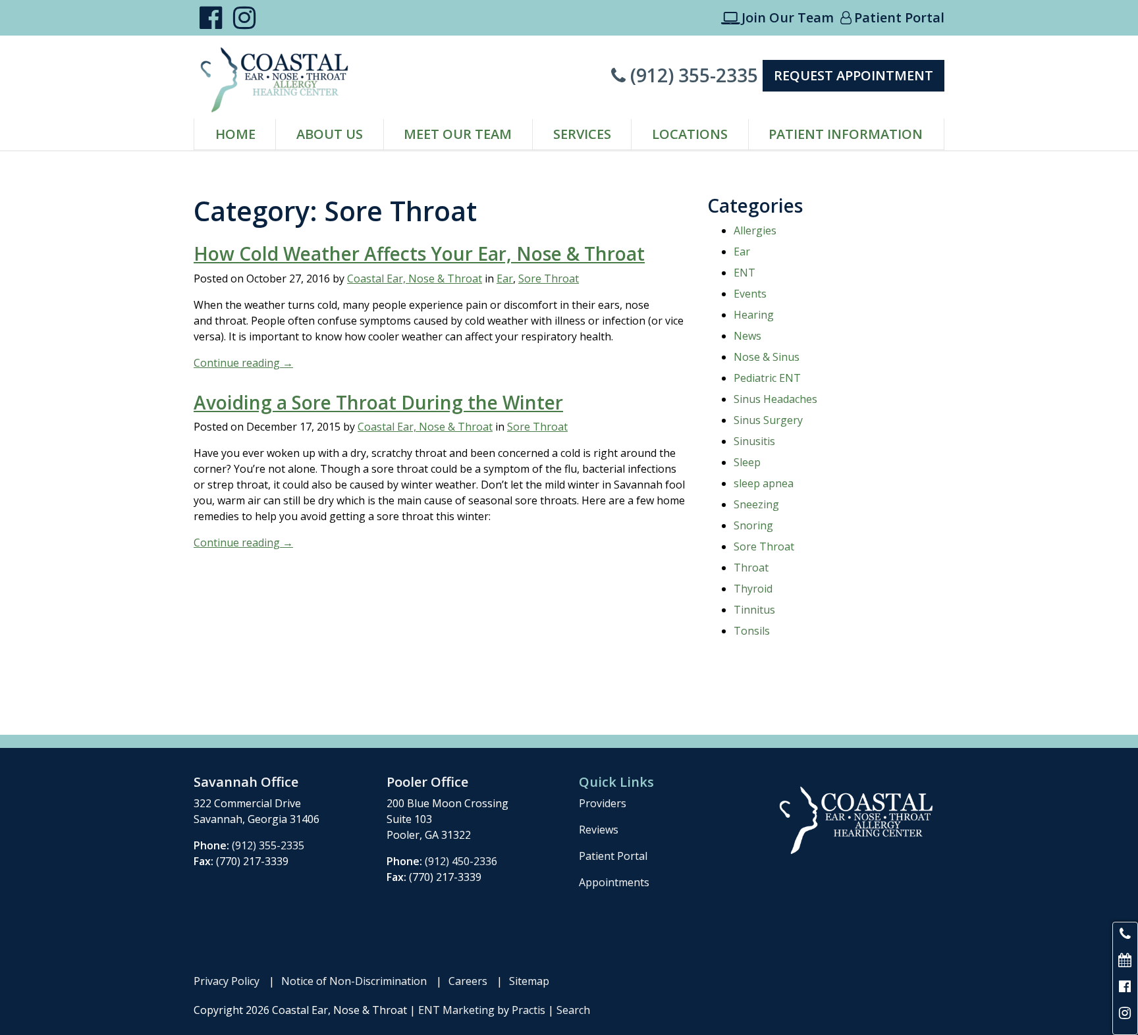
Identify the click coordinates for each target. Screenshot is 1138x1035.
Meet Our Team (458, 134)
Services (582, 134)
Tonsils (752, 631)
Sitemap (529, 981)
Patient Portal (892, 17)
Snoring (753, 525)
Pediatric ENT (767, 378)
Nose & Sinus (766, 357)
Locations (690, 134)
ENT (744, 272)
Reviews (598, 829)
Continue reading (243, 363)
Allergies (755, 230)
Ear (505, 278)
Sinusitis (754, 441)
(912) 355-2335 (684, 75)
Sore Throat (548, 278)
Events (750, 293)
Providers (602, 803)
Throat (751, 567)
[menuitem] (235, 134)
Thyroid (753, 588)
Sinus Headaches (775, 399)
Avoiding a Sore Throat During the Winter (378, 402)
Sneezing (756, 504)
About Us (329, 134)
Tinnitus (754, 609)
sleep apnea (764, 483)
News (747, 336)
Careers (467, 981)
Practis (528, 1010)
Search (573, 1010)
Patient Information (846, 134)
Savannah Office (246, 782)
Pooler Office (427, 782)
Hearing (754, 314)
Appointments (614, 882)
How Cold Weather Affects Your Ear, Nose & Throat (419, 253)
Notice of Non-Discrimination (354, 981)
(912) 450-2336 (461, 861)
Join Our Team (777, 17)
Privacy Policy (226, 981)
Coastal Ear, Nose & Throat (414, 278)
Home (235, 134)
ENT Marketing (456, 1010)
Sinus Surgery (768, 420)
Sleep (747, 462)
